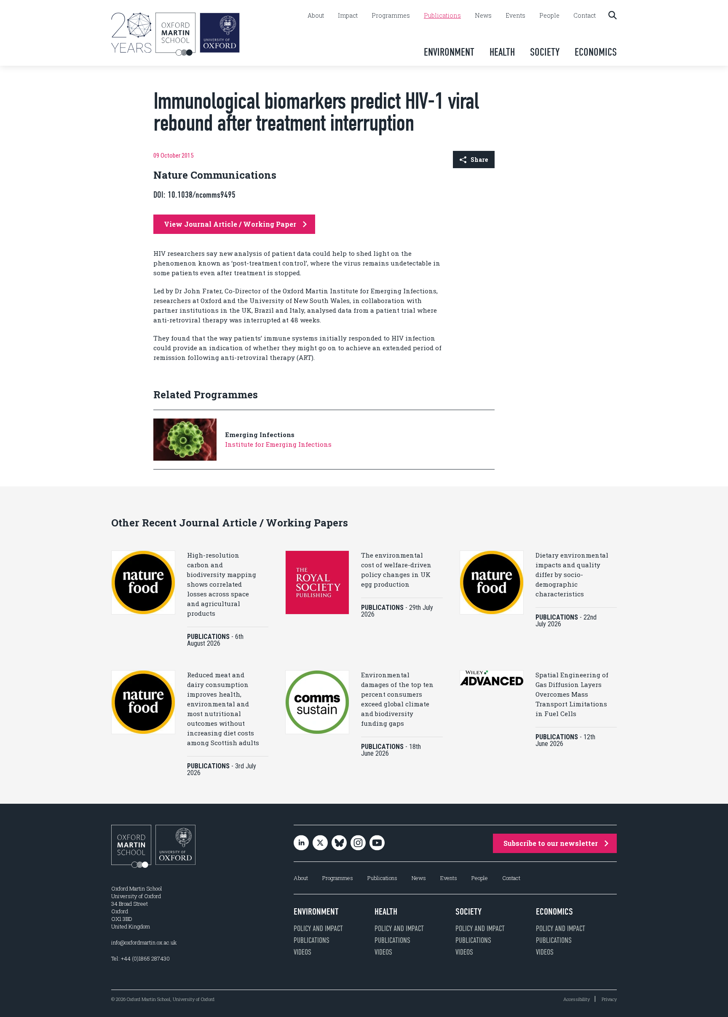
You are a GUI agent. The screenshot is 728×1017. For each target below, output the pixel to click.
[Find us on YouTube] (377, 843)
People (549, 16)
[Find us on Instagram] (358, 843)
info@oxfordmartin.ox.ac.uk (144, 942)
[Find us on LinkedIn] (301, 843)
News (483, 16)
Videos (302, 952)
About (316, 16)
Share (479, 160)
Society (544, 52)
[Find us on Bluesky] (339, 843)
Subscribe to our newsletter (550, 843)
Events (515, 16)
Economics (596, 52)
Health (502, 52)
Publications (442, 16)
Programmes (391, 16)
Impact (348, 16)
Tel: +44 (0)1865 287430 (140, 958)
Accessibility (576, 999)
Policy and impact (318, 928)
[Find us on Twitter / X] (320, 843)
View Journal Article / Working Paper (230, 224)
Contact (584, 16)
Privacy (609, 999)
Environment (449, 52)
